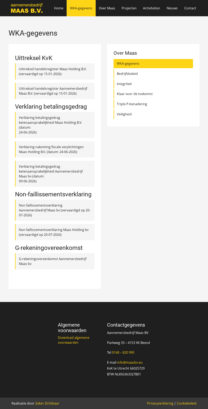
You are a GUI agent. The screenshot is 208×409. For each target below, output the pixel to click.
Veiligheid (124, 114)
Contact (190, 8)
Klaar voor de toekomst (135, 94)
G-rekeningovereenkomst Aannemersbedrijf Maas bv (52, 261)
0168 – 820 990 (123, 352)
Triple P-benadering (132, 104)
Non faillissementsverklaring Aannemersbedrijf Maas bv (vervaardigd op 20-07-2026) (54, 210)
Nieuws (172, 8)
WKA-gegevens (81, 8)
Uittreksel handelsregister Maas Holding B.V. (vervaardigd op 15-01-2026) (53, 71)
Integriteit (124, 84)
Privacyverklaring (160, 403)
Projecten (129, 8)
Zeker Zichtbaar (47, 403)
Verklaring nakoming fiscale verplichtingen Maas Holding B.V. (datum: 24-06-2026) (51, 149)
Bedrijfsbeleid (127, 73)
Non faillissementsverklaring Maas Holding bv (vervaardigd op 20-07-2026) (54, 232)
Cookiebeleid (186, 403)
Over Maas (107, 8)
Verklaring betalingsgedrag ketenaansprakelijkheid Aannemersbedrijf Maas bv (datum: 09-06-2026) (51, 173)
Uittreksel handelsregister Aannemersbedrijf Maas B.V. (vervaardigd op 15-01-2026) (53, 91)
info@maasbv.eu (130, 362)
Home (58, 8)
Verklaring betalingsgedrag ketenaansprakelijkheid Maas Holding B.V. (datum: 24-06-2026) (50, 125)
